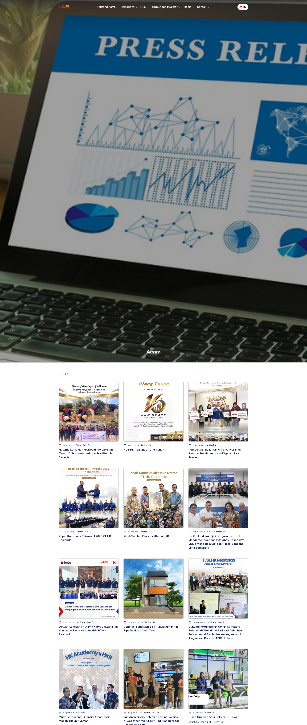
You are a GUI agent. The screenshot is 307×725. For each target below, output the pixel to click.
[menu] (107, 7)
